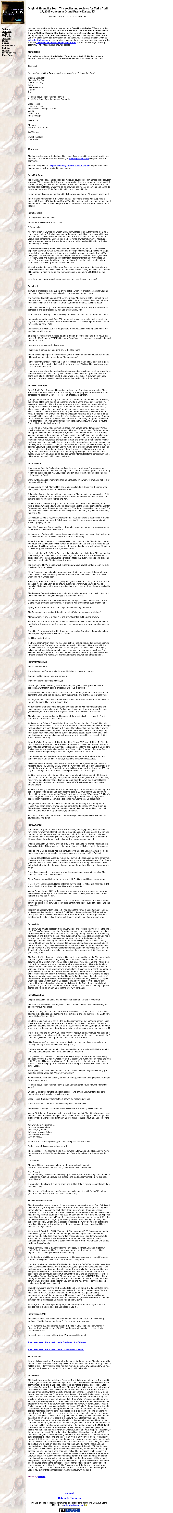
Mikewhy (42, 1477)
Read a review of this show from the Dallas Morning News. (56, 1349)
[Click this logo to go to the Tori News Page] (12, 23)
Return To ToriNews (69, 1498)
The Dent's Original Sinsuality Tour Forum (56, 42)
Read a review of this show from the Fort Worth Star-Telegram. (58, 1342)
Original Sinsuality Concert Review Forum (69, 166)
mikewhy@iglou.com (38, 40)
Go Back (69, 1493)
